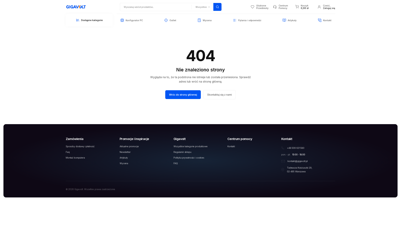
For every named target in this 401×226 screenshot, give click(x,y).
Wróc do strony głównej (183, 94)
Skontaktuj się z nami (219, 94)
